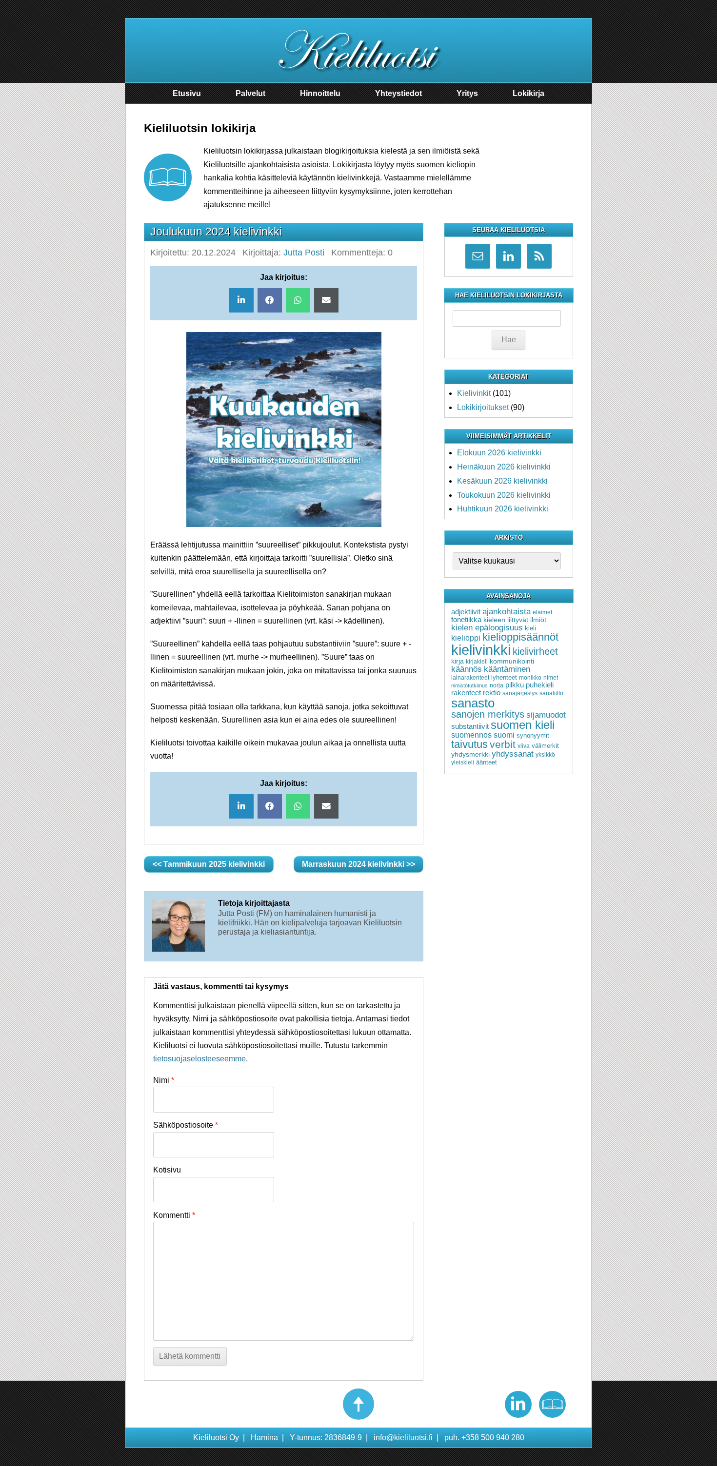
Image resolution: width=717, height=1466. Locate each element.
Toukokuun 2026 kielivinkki (504, 495)
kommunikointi (512, 661)
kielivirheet (535, 651)
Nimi (163, 1080)
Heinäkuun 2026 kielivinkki (504, 467)
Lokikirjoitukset (483, 407)
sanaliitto (551, 693)
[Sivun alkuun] (358, 1404)
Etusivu (187, 93)
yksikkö (545, 754)
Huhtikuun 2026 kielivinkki (502, 509)
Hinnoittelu (320, 93)
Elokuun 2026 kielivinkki (499, 453)
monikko (530, 677)
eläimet (542, 612)
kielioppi (465, 638)
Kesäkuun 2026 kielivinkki (502, 481)
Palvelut (250, 93)
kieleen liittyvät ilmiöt (514, 620)
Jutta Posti (303, 252)
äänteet (486, 762)
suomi (504, 734)
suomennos (471, 734)
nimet (550, 677)
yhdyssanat (513, 754)
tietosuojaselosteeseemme (199, 1059)
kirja (457, 661)
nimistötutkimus (469, 685)
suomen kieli (523, 724)
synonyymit (533, 735)
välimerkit (545, 745)
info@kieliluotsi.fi (403, 1437)
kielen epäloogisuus (487, 627)
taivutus (469, 744)
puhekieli (540, 685)
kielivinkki (481, 650)
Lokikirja (528, 93)
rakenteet (466, 693)
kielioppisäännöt (520, 637)
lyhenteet (504, 677)
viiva (524, 746)
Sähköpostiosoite (185, 1125)
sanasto (473, 703)
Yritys (467, 93)
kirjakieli (477, 661)
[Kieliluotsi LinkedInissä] (518, 1404)
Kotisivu (167, 1170)
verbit (503, 744)
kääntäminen (507, 669)
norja (496, 685)
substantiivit (470, 726)
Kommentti (174, 1215)
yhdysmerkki (470, 754)
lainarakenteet (470, 677)
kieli (530, 628)
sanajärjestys (520, 693)
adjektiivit (465, 612)
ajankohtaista (506, 611)
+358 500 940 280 (492, 1437)
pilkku (514, 685)
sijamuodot (546, 715)
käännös (466, 669)
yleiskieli (462, 762)
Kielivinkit (474, 393)
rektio (491, 693)
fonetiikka (466, 620)
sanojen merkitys (487, 714)
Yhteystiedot (398, 93)
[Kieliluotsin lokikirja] (552, 1404)
